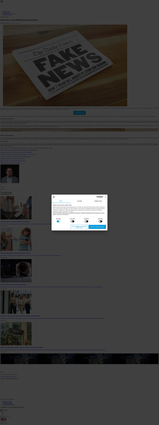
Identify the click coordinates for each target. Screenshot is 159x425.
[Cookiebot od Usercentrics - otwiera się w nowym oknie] (97, 197)
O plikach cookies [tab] (98, 201)
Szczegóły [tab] (79, 201)
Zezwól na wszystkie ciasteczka (97, 226)
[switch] (72, 221)
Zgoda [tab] (61, 201)
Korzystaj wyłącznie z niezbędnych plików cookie (79, 227)
